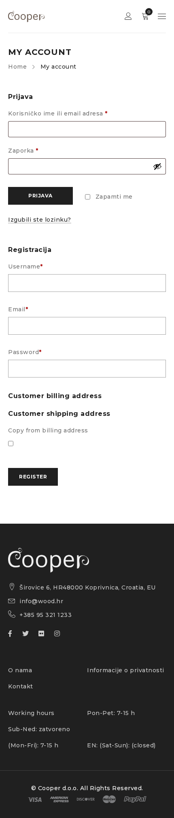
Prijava (40, 196)
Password (25, 352)
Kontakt (20, 686)
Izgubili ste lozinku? (39, 219)
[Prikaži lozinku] (157, 166)
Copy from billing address (48, 430)
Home (17, 66)
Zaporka (23, 150)
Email (18, 309)
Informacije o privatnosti (125, 670)
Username (25, 266)
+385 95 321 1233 (45, 615)
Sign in (128, 16)
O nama (20, 670)
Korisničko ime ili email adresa (58, 113)
